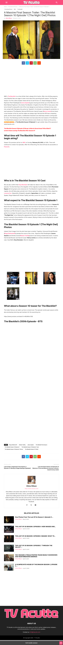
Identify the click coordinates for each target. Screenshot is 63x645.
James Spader (25, 103)
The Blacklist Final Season (41, 444)
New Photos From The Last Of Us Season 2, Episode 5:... (34, 517)
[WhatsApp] (35, 63)
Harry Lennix (47, 111)
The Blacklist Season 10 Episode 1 (12, 447)
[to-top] (61, 642)
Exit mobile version (31, 643)
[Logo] (31, 618)
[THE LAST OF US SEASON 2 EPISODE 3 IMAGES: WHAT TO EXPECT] (9, 539)
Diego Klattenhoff (10, 233)
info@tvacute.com (35, 632)
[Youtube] (35, 505)
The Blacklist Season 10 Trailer (31, 449)
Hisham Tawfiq (24, 235)
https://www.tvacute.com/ (31, 488)
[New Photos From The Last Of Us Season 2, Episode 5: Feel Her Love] (9, 520)
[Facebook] (23, 63)
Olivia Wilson (9, 18)
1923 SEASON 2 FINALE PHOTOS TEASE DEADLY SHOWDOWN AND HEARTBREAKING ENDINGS (36, 555)
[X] (27, 63)
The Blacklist (19, 9)
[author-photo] (31, 483)
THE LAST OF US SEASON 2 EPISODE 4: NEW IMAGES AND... (35, 526)
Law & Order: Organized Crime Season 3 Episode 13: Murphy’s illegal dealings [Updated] (17, 467)
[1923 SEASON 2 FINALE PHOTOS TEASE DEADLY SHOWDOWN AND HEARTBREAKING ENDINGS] (9, 558)
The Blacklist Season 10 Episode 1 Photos (14, 449)
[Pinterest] (31, 63)
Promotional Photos (12, 6)
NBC (15, 9)
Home (5, 6)
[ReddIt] (39, 63)
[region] (31, 81)
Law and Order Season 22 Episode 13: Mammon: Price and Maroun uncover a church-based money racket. (45, 468)
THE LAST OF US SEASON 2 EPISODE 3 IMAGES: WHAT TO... (35, 536)
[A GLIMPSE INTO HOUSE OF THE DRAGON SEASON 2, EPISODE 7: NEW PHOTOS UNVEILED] (9, 567)
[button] (6, 2)
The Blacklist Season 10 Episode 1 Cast (30, 447)
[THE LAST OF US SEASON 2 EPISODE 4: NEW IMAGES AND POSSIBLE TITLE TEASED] (9, 529)
